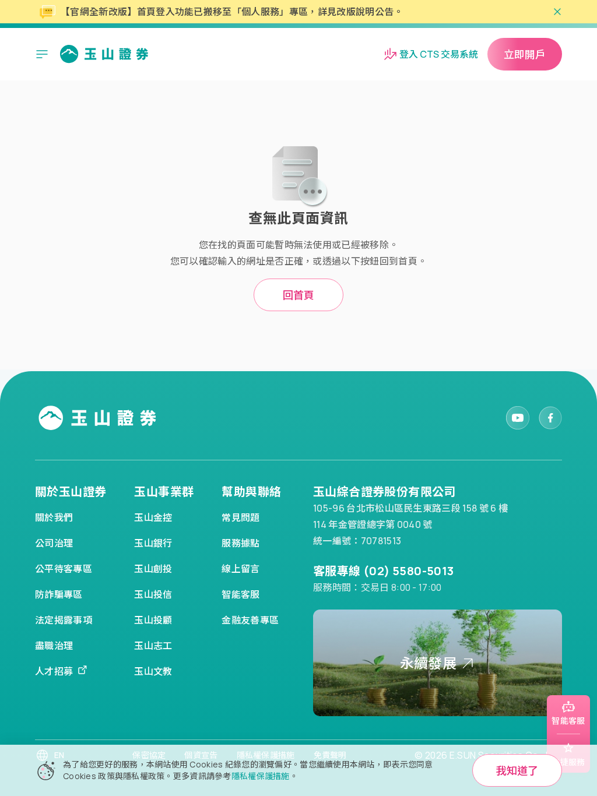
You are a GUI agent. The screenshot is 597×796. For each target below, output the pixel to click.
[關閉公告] (557, 11)
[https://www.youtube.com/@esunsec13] (517, 417)
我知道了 (517, 770)
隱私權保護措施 (260, 775)
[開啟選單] (42, 54)
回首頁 (298, 295)
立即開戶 (525, 54)
